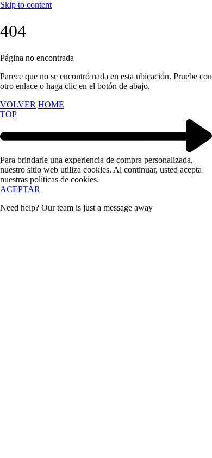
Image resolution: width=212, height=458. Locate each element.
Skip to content (26, 4)
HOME (51, 104)
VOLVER (18, 104)
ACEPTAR (20, 189)
